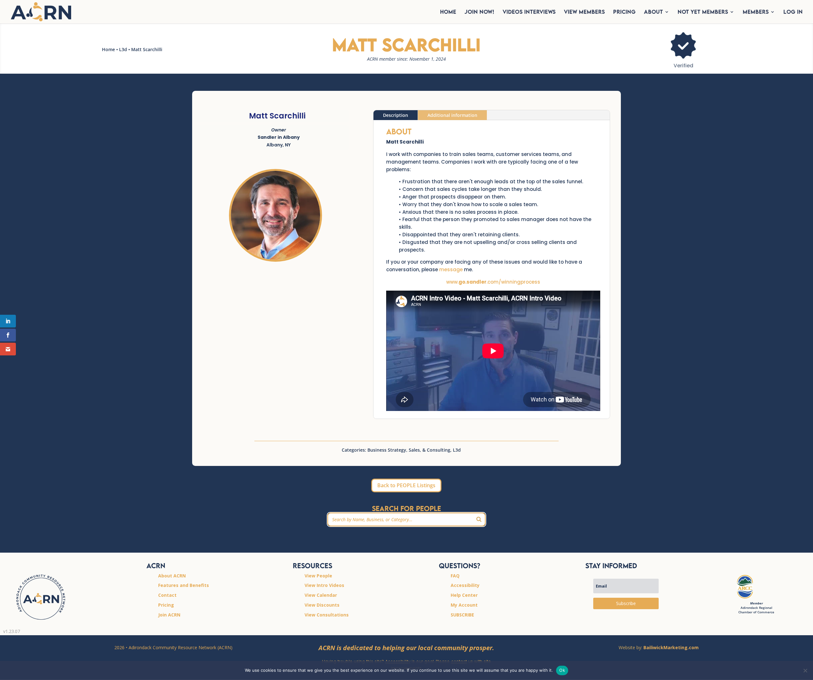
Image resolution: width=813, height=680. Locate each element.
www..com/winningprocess (493, 282)
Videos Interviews (529, 12)
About (653, 12)
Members (756, 12)
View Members (584, 12)
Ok (562, 670)
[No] (805, 670)
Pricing (624, 12)
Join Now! (479, 12)
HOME (448, 12)
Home (108, 49)
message (451, 269)
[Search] (479, 519)
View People (318, 576)
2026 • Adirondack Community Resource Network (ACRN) (173, 647)
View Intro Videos (324, 585)
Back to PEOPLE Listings (406, 485)
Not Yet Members (703, 12)
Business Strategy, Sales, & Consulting (408, 450)
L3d (123, 49)
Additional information (452, 115)
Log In (793, 12)
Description (395, 115)
